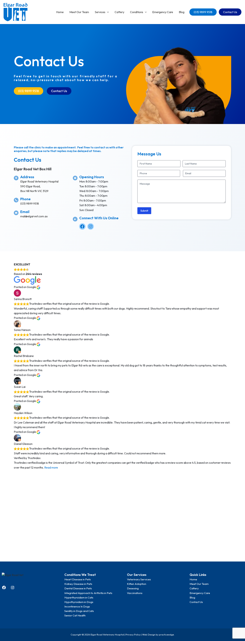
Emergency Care (162, 12)
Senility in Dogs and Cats (79, 611)
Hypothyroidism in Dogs (78, 602)
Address (27, 177)
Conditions (136, 12)
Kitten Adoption (136, 584)
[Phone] (16, 200)
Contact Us (230, 12)
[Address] (16, 178)
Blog (181, 12)
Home (60, 12)
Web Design (148, 634)
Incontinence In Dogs (77, 606)
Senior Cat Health (75, 615)
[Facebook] (4, 588)
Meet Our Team (79, 12)
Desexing (133, 588)
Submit (144, 210)
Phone (25, 199)
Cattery (119, 12)
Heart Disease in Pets (77, 579)
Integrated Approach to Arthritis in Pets (88, 593)
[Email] (16, 212)
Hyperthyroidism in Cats (78, 597)
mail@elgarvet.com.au (34, 216)
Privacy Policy (133, 634)
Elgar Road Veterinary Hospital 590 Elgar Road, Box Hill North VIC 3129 (39, 186)
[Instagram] (12, 588)
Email (24, 211)
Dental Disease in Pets (78, 588)
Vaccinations (134, 593)
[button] (107, 12)
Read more (51, 467)
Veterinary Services (139, 579)
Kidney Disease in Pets (78, 584)
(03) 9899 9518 (203, 12)
